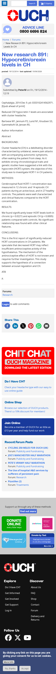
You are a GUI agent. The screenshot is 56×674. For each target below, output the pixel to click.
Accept (25, 668)
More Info (8, 662)
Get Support (11, 604)
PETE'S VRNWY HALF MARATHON (26, 462)
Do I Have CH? (12, 587)
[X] (23, 325)
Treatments (22, 484)
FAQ (33, 593)
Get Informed (12, 593)
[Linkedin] (15, 325)
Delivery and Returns (37, 618)
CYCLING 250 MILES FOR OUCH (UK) (28, 447)
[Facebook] (7, 325)
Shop (33, 598)
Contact (35, 604)
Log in (8, 610)
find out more (28, 511)
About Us (36, 587)
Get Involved (12, 598)
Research (8, 294)
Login (5, 304)
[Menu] (4, 3)
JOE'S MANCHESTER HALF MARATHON (29, 455)
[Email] (46, 325)
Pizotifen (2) (15, 481)
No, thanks (10, 668)
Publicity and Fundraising (30, 451)
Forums (16, 39)
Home (5, 39)
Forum (34, 610)
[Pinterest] (31, 325)
